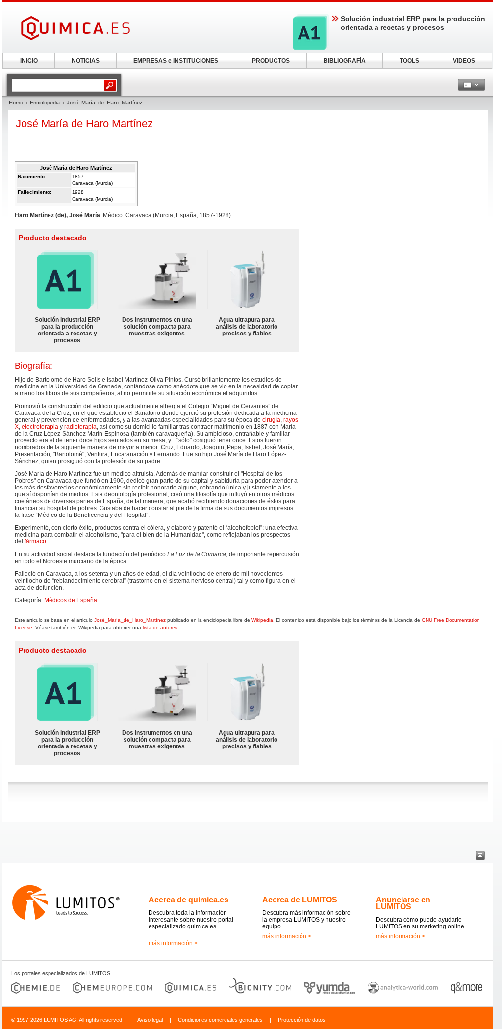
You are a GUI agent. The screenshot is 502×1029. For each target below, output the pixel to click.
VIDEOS (464, 60)
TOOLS (409, 60)
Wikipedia (262, 620)
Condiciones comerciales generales (220, 1020)
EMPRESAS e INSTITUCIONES (175, 60)
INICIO (29, 60)
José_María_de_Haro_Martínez (130, 620)
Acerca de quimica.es (188, 900)
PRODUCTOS (271, 60)
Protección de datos (302, 1020)
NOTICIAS (86, 60)
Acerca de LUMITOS (299, 900)
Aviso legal (150, 1020)
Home (16, 102)
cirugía (271, 419)
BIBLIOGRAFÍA (345, 60)
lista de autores (160, 627)
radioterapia (80, 426)
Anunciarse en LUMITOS (403, 903)
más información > (173, 943)
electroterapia (40, 426)
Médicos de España (70, 600)
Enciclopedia (45, 102)
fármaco (35, 541)
